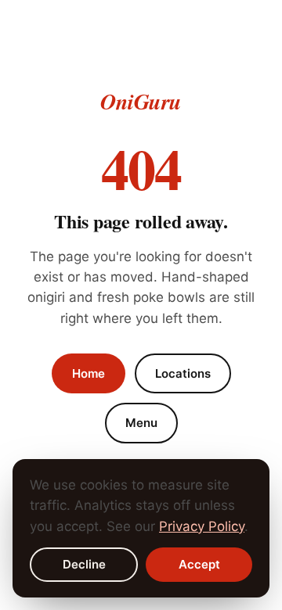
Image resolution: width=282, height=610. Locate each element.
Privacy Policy (201, 526)
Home (88, 373)
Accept (199, 564)
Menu (141, 422)
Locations (183, 373)
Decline (84, 564)
